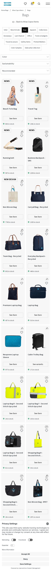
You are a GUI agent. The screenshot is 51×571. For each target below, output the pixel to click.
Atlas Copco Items (17, 10)
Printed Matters (39, 42)
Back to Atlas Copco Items (27, 21)
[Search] (39, 4)
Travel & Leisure (12, 42)
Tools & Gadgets (41, 36)
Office (29, 36)
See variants (38, 364)
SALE (5, 30)
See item (13, 118)
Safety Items (25, 42)
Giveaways (8, 36)
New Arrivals (15, 30)
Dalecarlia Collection (32, 48)
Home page (4, 10)
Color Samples (16, 48)
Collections (43, 30)
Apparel (33, 30)
